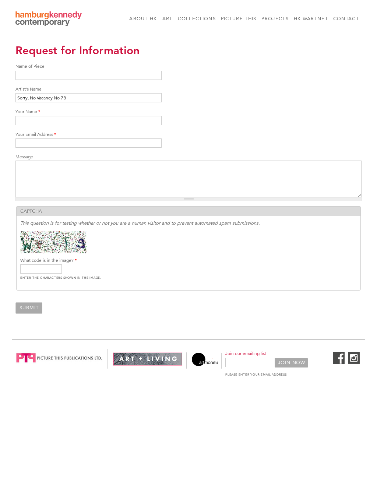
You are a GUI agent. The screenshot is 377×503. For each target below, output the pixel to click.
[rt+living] (148, 364)
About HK (143, 19)
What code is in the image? (48, 260)
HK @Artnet (311, 19)
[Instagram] (354, 362)
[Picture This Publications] (59, 364)
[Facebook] (339, 362)
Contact (346, 19)
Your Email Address (35, 134)
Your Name (27, 111)
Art (167, 19)
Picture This (239, 19)
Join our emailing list (245, 353)
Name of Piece (30, 66)
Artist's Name (28, 89)
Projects (274, 19)
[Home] (48, 19)
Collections (197, 19)
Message (24, 156)
